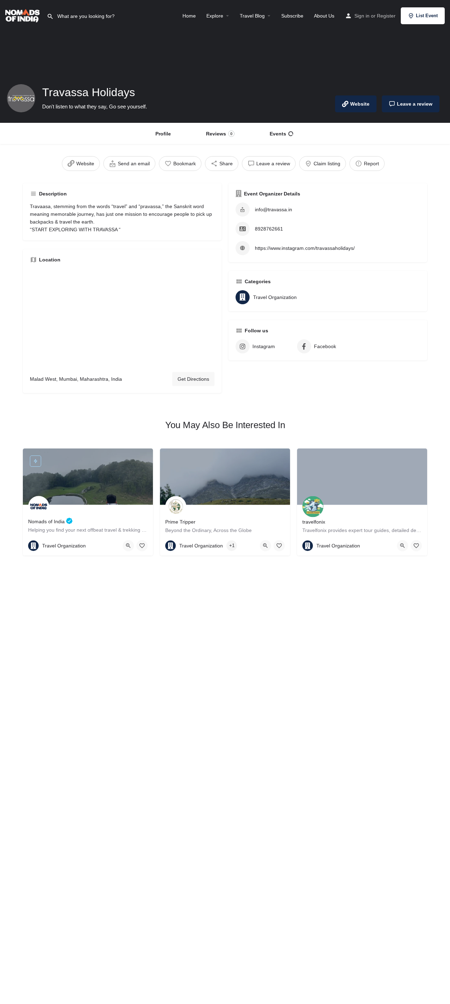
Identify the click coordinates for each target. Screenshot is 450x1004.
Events (278, 134)
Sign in (361, 16)
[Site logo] (23, 15)
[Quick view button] (128, 545)
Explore (214, 16)
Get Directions (193, 379)
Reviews (219, 134)
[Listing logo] (21, 98)
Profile (163, 134)
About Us (324, 16)
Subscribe (292, 16)
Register (386, 16)
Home (189, 16)
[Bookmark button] (142, 545)
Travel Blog (252, 16)
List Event (427, 15)
